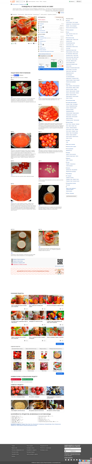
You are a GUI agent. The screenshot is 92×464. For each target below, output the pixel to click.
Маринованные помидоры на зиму (71, 64)
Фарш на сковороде (69, 118)
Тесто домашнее (70, 148)
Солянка (71, 35)
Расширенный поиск (44, 445)
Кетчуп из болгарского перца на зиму (55, 305)
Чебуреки (73, 131)
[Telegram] (89, 460)
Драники (67, 94)
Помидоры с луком (69, 179)
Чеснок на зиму (31, 370)
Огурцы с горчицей (76, 80)
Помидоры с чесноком (69, 177)
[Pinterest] (86, 460)
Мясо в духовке (74, 116)
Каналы (37, 1)
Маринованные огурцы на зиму (71, 50)
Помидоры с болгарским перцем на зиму (72, 67)
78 (13, 43)
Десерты (68, 158)
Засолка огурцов (69, 69)
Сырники (75, 89)
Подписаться (73, 451)
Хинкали (67, 127)
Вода (41, 25)
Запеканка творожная (73, 127)
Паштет (77, 156)
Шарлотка (70, 85)
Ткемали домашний (69, 165)
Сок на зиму (68, 48)
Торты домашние (70, 29)
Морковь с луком (76, 179)
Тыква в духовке (76, 120)
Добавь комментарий (28, 14)
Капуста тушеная (69, 136)
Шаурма (67, 154)
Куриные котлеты (75, 136)
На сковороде (75, 104)
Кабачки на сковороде (69, 109)
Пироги (67, 85)
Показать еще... (60, 343)
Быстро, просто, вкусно (71, 146)
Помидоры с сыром (69, 181)
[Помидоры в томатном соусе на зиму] (14, 39)
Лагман (67, 138)
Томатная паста (43, 41)
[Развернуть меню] (91, 463)
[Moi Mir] (84, 460)
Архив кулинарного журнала (32, 454)
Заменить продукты (41, 19)
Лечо (73, 44)
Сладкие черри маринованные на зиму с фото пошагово (54, 322)
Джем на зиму (76, 57)
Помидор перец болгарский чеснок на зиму (57, 348)
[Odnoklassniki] (83, 460)
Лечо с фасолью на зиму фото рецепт (36, 306)
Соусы (68, 162)
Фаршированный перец (70, 111)
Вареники (76, 129)
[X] (81, 460)
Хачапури (77, 91)
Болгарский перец (43, 37)
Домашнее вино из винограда (71, 171)
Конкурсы (44, 1)
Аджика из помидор (69, 80)
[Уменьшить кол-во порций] (63, 20)
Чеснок (41, 39)
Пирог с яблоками (70, 193)
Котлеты (70, 124)
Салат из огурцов (69, 22)
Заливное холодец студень (70, 156)
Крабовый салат (68, 24)
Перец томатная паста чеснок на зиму (32, 348)
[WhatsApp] (87, 460)
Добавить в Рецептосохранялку (19, 259)
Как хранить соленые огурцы (53, 410)
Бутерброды (69, 173)
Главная (13, 445)
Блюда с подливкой (73, 134)
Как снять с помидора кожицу (18, 396)
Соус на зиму (74, 69)
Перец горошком (43, 49)
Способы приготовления (71, 102)
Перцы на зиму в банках (44, 348)
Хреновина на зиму (75, 78)
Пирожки (74, 87)
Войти (79, 1)
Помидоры (42, 23)
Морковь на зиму (73, 60)
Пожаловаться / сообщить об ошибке (20, 264)
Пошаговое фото (36, 14)
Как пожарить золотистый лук (18, 410)
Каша (67, 124)
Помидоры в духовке (69, 120)
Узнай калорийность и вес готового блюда (51, 69)
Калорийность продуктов (52, 14)
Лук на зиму (68, 60)
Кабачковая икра (69, 46)
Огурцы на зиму (75, 39)
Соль (41, 28)
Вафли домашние (69, 96)
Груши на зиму (74, 71)
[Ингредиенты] (91, 459)
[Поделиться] (91, 461)
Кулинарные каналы (44, 449)
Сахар (41, 27)
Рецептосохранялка (31, 1)
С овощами (69, 175)
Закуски (68, 152)
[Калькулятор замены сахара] (43, 27)
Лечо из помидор (69, 74)
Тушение (67, 107)
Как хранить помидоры (34, 396)
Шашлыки (73, 124)
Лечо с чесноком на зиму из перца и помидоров (37, 338)
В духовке (68, 104)
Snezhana (62, 12)
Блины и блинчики (69, 87)
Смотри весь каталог (72, 196)
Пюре (67, 142)
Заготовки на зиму (70, 37)
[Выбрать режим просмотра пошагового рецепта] (12, 97)
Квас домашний (74, 169)
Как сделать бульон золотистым (36, 410)
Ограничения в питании (71, 183)
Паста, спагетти (68, 131)
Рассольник (71, 33)
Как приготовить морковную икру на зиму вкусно (19, 322)
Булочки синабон (75, 96)
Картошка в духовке (73, 107)
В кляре (70, 138)
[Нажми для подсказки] (52, 56)
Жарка (71, 104)
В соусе (57, 359)
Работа (41, 1)
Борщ (67, 33)
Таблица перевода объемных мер (44, 53)
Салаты (68, 20)
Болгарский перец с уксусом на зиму (18, 348)
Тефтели (67, 134)
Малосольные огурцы (69, 57)
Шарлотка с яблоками (69, 89)
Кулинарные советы (31, 447)
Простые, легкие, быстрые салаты (71, 27)
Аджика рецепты (69, 78)
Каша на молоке (68, 129)
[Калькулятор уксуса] (47, 32)
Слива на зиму (75, 55)
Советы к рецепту (44, 14)
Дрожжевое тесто (69, 150)
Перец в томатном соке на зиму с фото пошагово (18, 338)
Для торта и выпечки (71, 144)
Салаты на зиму (68, 44)
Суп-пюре (67, 35)
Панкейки (70, 98)
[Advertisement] (73, 10)
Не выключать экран (59, 17)
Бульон (74, 33)
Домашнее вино (68, 169)
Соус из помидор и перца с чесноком (55, 337)
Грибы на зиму (68, 71)
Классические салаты (75, 24)
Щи (76, 33)
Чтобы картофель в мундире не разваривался (54, 397)
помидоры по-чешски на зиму (35, 321)
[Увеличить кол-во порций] (63, 19)
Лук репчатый (42, 30)
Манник (67, 98)
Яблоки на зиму (75, 53)
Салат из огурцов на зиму (70, 62)
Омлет (73, 129)
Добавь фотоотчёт (16, 379)
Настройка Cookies (15, 454)
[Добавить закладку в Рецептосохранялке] (33, 43)
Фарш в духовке (68, 116)
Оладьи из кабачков (73, 94)
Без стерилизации (69, 53)
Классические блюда (71, 100)
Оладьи (77, 87)
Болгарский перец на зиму (44, 359)
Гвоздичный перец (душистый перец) (47, 51)
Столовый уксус (43, 32)
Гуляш (77, 131)
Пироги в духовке (72, 91)
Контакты (13, 456)
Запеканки (77, 124)
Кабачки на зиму (75, 46)
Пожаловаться (14, 14)
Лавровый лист (13, 425)
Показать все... (60, 373)
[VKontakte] (80, 460)
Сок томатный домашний (70, 76)
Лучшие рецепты (30, 445)
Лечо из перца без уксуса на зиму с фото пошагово (19, 306)
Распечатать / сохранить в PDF (19, 262)
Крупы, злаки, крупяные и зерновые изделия (71, 189)
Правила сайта (14, 447)
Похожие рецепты (21, 14)
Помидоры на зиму (69, 39)
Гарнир (68, 140)
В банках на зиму (69, 41)
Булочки (67, 91)
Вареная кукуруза (69, 191)
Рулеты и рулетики (73, 154)
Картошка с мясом (76, 181)
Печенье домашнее (76, 85)
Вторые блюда (70, 122)
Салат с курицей (75, 22)
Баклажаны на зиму (69, 55)
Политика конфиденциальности (18, 449)
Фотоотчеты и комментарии (45, 447)
